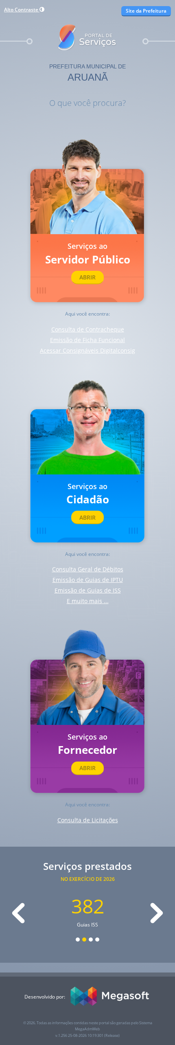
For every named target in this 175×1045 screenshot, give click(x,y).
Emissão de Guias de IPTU (87, 580)
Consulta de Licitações (87, 820)
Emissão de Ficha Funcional (87, 340)
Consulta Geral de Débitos (87, 569)
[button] (18, 913)
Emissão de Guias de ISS (88, 590)
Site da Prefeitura (146, 10)
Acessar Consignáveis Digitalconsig (87, 350)
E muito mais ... (88, 601)
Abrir (87, 277)
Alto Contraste (21, 9)
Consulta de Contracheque (87, 329)
